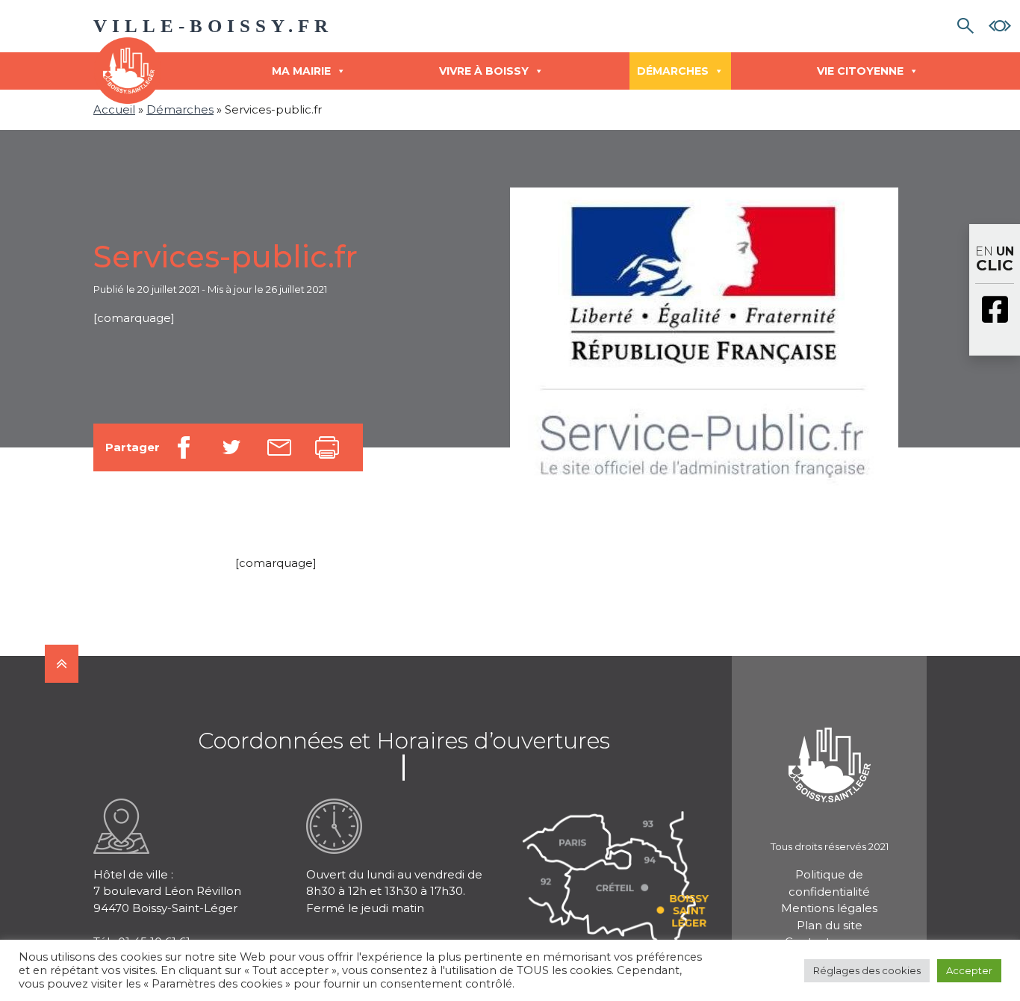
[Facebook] (994, 311)
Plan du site (829, 925)
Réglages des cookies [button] (867, 970)
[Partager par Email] (279, 447)
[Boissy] (830, 745)
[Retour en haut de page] (61, 664)
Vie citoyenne (860, 71)
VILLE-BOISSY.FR (213, 26)
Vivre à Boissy (484, 71)
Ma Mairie (301, 71)
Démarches (673, 71)
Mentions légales (829, 908)
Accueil (114, 109)
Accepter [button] (969, 970)
